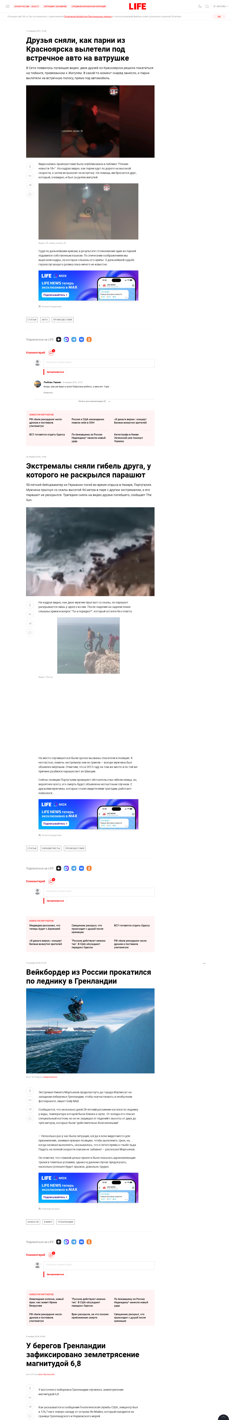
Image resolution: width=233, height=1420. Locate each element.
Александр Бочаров (51, 1277)
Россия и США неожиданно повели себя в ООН (88, 420)
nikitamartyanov (50, 1077)
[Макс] (66, 339)
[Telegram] (74, 339)
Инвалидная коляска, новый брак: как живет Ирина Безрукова (46, 1370)
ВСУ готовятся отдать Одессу (47, 434)
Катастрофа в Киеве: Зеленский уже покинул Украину (128, 438)
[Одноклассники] (89, 339)
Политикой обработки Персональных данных (88, 16)
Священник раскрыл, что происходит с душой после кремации (87, 929)
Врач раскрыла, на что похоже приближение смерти (90, 1384)
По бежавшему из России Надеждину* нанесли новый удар (89, 438)
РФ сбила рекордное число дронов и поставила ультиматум (45, 422)
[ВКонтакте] (81, 339)
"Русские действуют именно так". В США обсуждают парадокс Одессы (88, 944)
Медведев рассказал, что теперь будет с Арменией (44, 927)
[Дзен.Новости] (58, 339)
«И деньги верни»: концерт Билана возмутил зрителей (130, 420)
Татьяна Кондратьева (51, 306)
